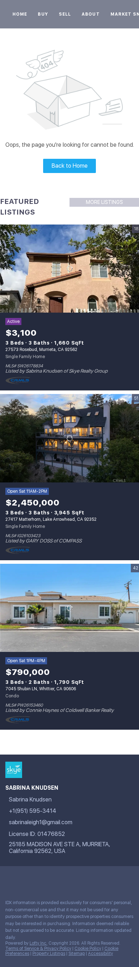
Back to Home (70, 165)
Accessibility (100, 953)
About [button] (91, 14)
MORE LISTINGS (104, 202)
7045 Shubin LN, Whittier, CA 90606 (40, 688)
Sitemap (76, 953)
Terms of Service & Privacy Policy (38, 948)
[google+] (22, 878)
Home (19, 14)
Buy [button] (43, 14)
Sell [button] (65, 14)
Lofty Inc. (38, 943)
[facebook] (8, 878)
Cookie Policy (87, 948)
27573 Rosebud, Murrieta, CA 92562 (41, 349)
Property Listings (48, 953)
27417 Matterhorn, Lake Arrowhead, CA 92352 (51, 519)
